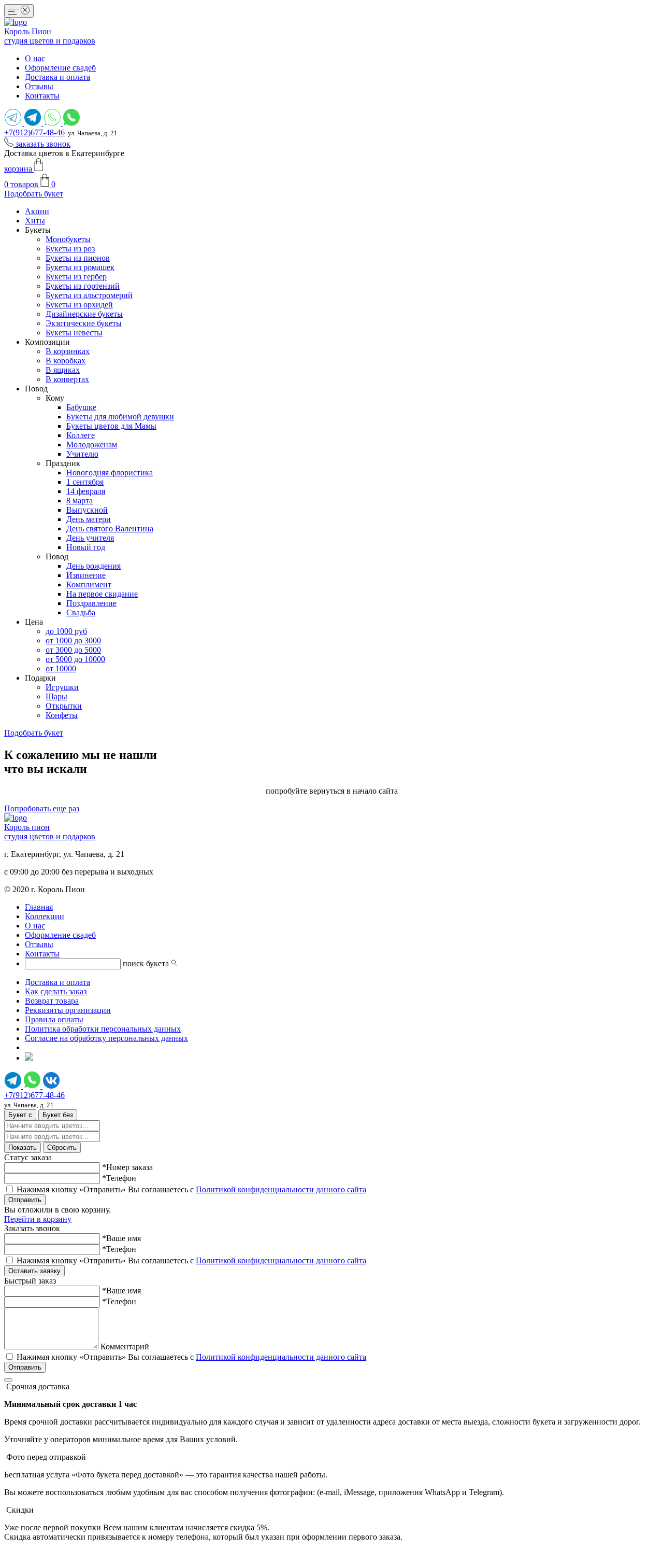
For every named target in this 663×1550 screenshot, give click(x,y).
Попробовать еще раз (41, 808)
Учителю (82, 453)
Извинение (86, 575)
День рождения (93, 565)
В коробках (65, 360)
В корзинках (68, 351)
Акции (37, 211)
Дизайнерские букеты (84, 313)
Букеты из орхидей (79, 304)
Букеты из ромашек (80, 267)
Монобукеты (68, 239)
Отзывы (39, 86)
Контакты (42, 95)
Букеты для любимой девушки (120, 416)
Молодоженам (91, 444)
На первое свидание (102, 593)
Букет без (57, 1115)
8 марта (79, 500)
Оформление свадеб (60, 67)
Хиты (35, 220)
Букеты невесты (74, 332)
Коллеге (80, 435)
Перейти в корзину (37, 1219)
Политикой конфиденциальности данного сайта (281, 1189)
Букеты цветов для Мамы (111, 425)
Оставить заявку (34, 1271)
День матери (88, 519)
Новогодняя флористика (109, 472)
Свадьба (80, 612)
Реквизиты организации (68, 1010)
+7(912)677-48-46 (34, 132)
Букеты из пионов (78, 257)
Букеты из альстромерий (89, 295)
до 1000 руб (66, 631)
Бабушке (81, 407)
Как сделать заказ (56, 991)
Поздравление (91, 603)
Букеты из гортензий (83, 285)
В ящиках (63, 369)
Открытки (64, 705)
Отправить (24, 1200)
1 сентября (85, 481)
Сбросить (62, 1147)
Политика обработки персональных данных (103, 1028)
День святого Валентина (109, 528)
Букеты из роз (70, 248)
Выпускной (87, 509)
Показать (22, 1147)
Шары (56, 696)
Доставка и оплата (57, 77)
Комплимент (88, 584)
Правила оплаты (54, 1019)
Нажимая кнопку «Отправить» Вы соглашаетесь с (191, 1189)
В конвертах (67, 379)
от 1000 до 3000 (73, 640)
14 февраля (85, 491)
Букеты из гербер (76, 276)
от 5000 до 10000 (75, 659)
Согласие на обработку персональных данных (106, 1038)
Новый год (85, 547)
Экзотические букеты (84, 323)
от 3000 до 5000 (73, 649)
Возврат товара (52, 1000)
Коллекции (44, 916)
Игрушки (62, 687)
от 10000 (61, 668)
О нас (35, 58)
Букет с (20, 1115)
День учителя (90, 537)
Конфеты (62, 715)
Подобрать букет (33, 193)
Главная (39, 907)
